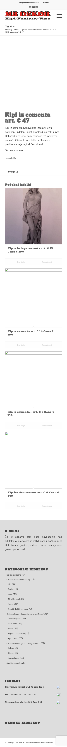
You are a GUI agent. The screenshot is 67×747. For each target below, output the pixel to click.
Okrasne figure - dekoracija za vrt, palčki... (24, 614)
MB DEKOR (20, 742)
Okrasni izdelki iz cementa (18, 579)
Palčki (10, 628)
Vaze (10, 594)
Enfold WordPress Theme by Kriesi (39, 742)
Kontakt (46, 2)
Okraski (11, 653)
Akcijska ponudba (14, 663)
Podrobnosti (47, 262)
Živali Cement (14, 599)
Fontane (11, 589)
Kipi (14, 158)
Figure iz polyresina (16, 633)
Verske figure (13, 658)
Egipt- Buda (13, 638)
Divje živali (12, 623)
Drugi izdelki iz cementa (18, 609)
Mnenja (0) (13, 171)
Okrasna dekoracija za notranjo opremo (23, 643)
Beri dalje (21, 262)
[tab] (13, 171)
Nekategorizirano (14, 574)
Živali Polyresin (14, 618)
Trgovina (9, 26)
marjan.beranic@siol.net (29, 2)
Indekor (11, 648)
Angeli (11, 604)
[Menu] (57, 15)
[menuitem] (29, 2)
